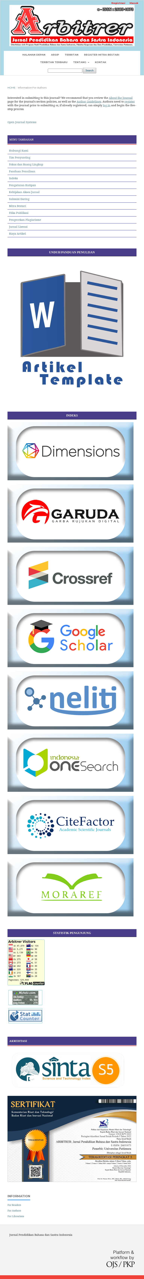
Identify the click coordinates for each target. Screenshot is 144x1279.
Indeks (13, 178)
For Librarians (16, 1216)
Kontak (100, 62)
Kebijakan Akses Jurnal (24, 192)
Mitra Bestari (17, 206)
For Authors (14, 1210)
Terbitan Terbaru (54, 62)
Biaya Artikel (17, 233)
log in (106, 105)
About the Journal (121, 98)
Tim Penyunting (19, 157)
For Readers (14, 1205)
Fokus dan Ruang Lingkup (26, 164)
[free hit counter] (25, 1023)
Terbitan (71, 54)
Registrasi (118, 2)
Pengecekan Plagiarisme (25, 220)
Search (90, 70)
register (129, 101)
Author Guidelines (89, 101)
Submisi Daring (19, 199)
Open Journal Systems (22, 122)
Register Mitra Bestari (101, 54)
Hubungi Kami (18, 150)
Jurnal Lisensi (18, 226)
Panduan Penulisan (22, 171)
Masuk (134, 2)
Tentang (80, 62)
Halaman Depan (33, 54)
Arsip (55, 54)
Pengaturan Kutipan (22, 185)
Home (11, 87)
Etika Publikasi (18, 213)
